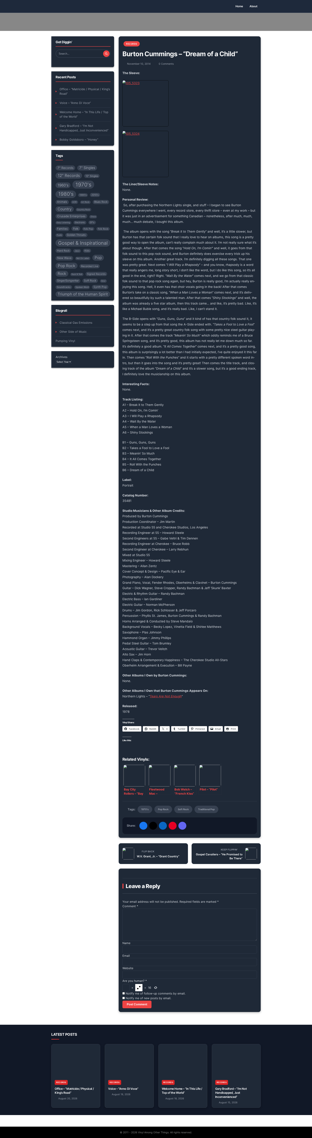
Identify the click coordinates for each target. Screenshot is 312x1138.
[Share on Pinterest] (173, 826)
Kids (87, 250)
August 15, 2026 (228, 1102)
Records (131, 43)
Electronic (80, 222)
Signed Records (96, 274)
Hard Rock (63, 250)
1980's (65, 194)
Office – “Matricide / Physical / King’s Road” (85, 91)
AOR (74, 202)
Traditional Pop (206, 809)
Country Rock (83, 209)
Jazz (77, 250)
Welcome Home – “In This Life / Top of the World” (84, 114)
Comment (130, 906)
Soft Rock (90, 280)
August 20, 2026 (67, 1098)
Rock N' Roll (77, 274)
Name (126, 943)
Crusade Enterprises (71, 216)
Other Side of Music (73, 331)
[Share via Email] (182, 826)
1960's (63, 185)
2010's (95, 194)
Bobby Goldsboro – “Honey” (79, 139)
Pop (98, 257)
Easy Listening (63, 222)
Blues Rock (101, 201)
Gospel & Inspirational (83, 243)
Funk (59, 235)
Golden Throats (76, 235)
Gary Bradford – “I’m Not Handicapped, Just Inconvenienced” (84, 128)
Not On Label (82, 258)
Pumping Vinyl (65, 341)
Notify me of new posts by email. (148, 998)
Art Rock (85, 202)
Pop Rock (66, 265)
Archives (61, 357)
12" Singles (92, 176)
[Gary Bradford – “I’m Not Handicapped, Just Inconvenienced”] (236, 1060)
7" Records (65, 168)
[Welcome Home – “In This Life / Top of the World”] (183, 1060)
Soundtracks (64, 287)
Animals (62, 201)
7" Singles (87, 168)
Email (126, 955)
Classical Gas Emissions (76, 322)
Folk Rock (103, 229)
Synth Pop (100, 287)
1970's (83, 184)
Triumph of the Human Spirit (83, 294)
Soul (103, 281)
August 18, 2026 (174, 1098)
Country (65, 209)
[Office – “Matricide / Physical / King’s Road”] (75, 1060)
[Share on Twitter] (153, 826)
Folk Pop (88, 229)
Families (62, 228)
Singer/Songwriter (68, 280)
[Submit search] (106, 53)
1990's (82, 195)
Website (127, 968)
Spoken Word (82, 287)
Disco (93, 216)
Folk (76, 228)
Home (239, 6)
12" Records (69, 175)
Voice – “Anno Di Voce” (75, 103)
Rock (62, 273)
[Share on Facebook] (143, 826)
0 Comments (166, 63)
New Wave (64, 258)
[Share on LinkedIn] (163, 826)
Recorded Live (89, 266)
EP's (92, 222)
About (253, 6)
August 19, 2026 (121, 1094)
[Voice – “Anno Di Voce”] (129, 1060)
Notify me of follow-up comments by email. (155, 993)
